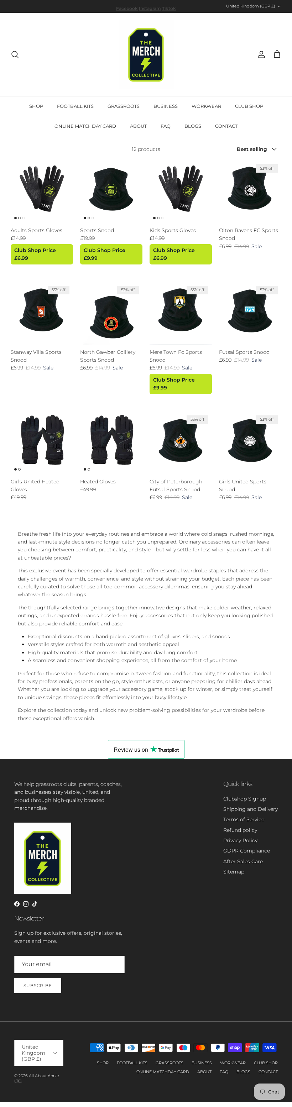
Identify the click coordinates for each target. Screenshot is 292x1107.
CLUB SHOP (249, 106)
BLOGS (192, 126)
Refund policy (240, 830)
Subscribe (38, 985)
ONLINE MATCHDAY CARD (85, 126)
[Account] (260, 54)
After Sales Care (243, 861)
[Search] (15, 54)
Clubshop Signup (244, 799)
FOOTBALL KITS (75, 106)
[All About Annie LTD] (146, 54)
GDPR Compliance (246, 851)
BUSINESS (165, 106)
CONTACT (226, 126)
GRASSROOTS (124, 106)
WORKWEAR (206, 106)
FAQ (166, 126)
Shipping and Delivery (250, 809)
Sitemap (233, 872)
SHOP (36, 106)
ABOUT (138, 126)
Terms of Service (243, 819)
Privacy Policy (240, 840)
